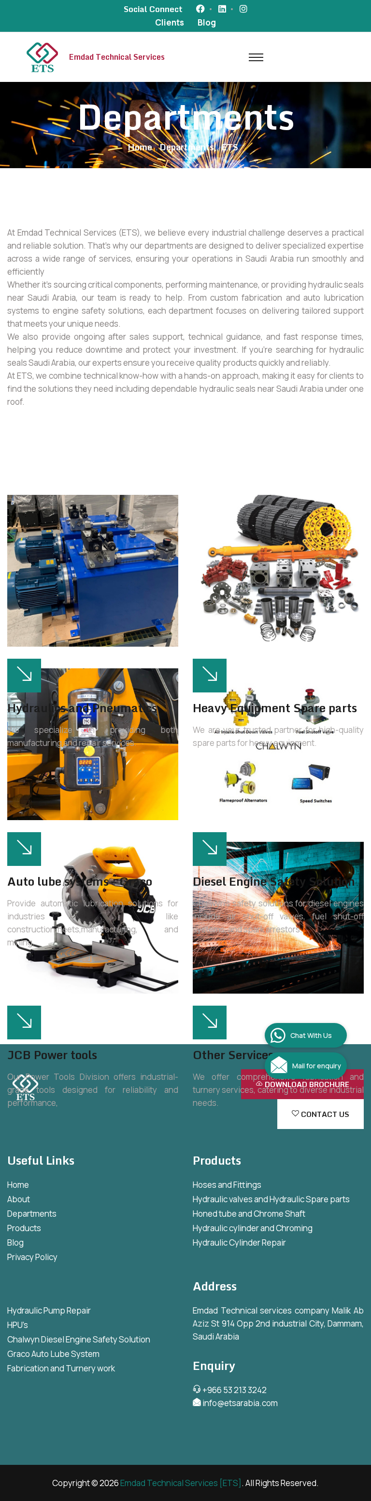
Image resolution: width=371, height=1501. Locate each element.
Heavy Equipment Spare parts (275, 708)
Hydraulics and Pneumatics (82, 708)
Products (24, 1228)
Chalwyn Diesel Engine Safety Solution (78, 1339)
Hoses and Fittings (227, 1184)
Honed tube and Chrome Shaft (249, 1213)
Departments (32, 1213)
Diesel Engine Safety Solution (274, 881)
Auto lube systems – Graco (79, 881)
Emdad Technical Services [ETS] (181, 1482)
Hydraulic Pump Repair (49, 1310)
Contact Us (324, 1114)
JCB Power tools (52, 1055)
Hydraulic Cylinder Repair (239, 1242)
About (18, 1199)
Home (140, 147)
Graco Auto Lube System (53, 1353)
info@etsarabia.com (239, 1402)
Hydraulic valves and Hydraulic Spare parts (271, 1199)
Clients (169, 22)
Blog (207, 22)
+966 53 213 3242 (234, 1389)
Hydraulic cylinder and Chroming (253, 1228)
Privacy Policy (32, 1256)
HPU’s (17, 1324)
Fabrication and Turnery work (61, 1368)
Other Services (233, 1055)
